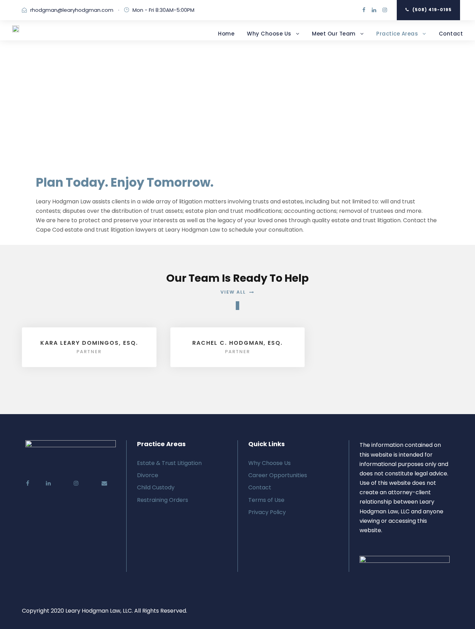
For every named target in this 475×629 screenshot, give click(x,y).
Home (226, 33)
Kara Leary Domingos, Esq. (89, 343)
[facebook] (363, 10)
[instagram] (385, 10)
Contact (451, 33)
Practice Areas (397, 33)
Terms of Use (266, 500)
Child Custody (156, 487)
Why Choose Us (269, 33)
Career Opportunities (277, 475)
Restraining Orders (162, 500)
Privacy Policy (267, 512)
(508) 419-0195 (432, 10)
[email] (96, 483)
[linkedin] (374, 10)
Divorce (147, 475)
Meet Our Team (334, 33)
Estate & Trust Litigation (169, 463)
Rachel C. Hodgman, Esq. (237, 343)
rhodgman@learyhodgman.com (71, 10)
